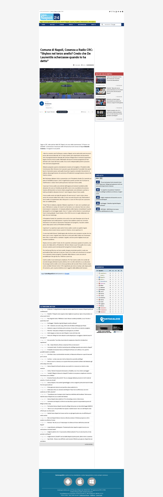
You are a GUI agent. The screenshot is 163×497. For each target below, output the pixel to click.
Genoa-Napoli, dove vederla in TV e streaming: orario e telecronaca (65, 399)
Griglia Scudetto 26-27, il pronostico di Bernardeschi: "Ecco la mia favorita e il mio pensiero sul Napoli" (114, 113)
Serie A (71, 24)
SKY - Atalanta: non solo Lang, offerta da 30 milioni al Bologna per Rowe (66, 326)
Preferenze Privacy (84, 495)
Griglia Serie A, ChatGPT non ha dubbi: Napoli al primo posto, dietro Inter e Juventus (69, 436)
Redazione (48, 104)
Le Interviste (90, 65)
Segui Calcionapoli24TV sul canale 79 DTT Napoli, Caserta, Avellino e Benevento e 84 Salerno (68, 22)
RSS (114, 11)
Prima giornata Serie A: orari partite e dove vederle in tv (62, 387)
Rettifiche (92, 495)
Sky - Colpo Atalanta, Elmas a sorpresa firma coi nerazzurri (63, 345)
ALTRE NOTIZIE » (89, 444)
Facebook (112, 11)
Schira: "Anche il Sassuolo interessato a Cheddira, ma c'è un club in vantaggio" (68, 371)
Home (43, 24)
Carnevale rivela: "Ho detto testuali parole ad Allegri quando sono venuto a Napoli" (69, 347)
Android (118, 11)
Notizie (52, 24)
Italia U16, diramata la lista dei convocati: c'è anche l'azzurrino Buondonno (114, 78)
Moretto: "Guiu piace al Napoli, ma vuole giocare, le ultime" (63, 330)
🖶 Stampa (83, 112)
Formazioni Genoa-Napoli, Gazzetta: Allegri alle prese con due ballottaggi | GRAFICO (70, 406)
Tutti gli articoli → (49, 107)
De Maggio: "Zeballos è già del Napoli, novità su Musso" (62, 323)
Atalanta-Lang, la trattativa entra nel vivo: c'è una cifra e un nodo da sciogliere (68, 328)
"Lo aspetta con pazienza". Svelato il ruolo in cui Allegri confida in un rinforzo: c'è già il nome (109, 191)
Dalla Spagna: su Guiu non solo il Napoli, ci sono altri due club (63, 333)
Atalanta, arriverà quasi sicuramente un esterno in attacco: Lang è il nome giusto (115, 100)
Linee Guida (99, 495)
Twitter (110, 11)
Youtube (116, 11)
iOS (120, 11)
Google (51, 112)
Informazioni (82, 24)
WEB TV (93, 24)
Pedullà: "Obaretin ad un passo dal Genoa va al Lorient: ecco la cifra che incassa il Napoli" (115, 90)
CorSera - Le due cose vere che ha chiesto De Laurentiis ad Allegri (65, 359)
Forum (62, 24)
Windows (122, 11)
